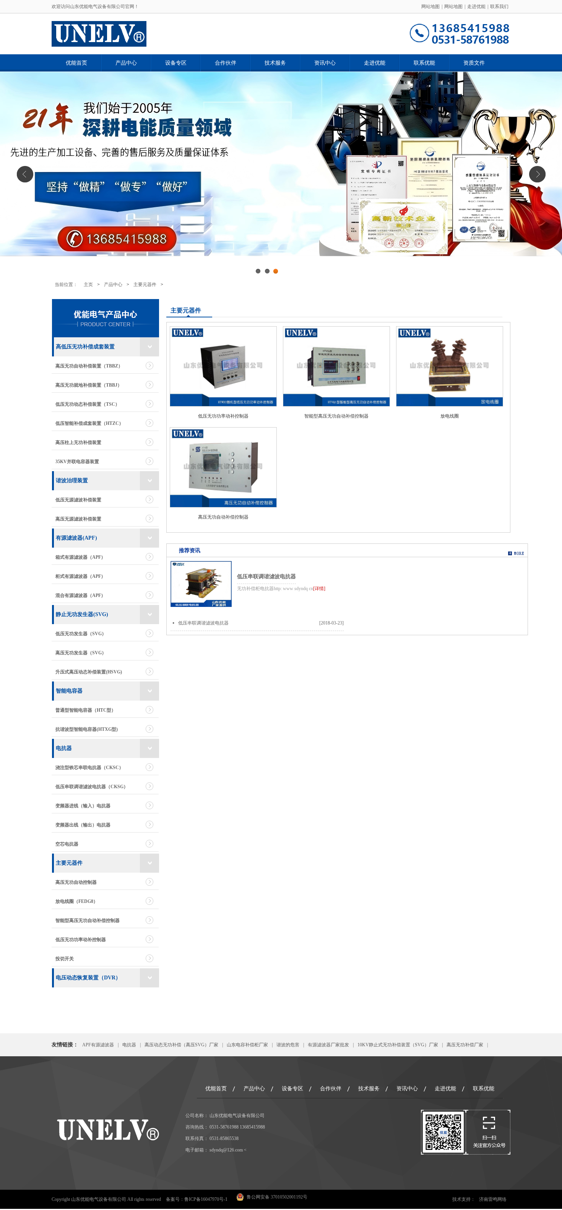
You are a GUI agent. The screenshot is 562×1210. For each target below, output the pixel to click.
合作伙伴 (225, 63)
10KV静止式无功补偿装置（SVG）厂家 (397, 1044)
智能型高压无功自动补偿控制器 (87, 920)
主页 (88, 284)
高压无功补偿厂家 (465, 1044)
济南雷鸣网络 (493, 1199)
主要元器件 (144, 284)
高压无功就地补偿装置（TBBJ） (88, 385)
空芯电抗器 (66, 844)
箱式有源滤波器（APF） (80, 557)
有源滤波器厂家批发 (328, 1044)
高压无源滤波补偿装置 (78, 519)
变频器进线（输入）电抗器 (82, 805)
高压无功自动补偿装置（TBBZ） (89, 366)
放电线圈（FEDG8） (76, 901)
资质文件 (474, 63)
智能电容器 (69, 691)
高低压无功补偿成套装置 (85, 347)
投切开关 (64, 958)
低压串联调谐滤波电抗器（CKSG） (91, 786)
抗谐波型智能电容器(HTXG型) (86, 729)
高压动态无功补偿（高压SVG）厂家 (181, 1044)
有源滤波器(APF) (76, 538)
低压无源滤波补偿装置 (78, 500)
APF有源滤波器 (98, 1044)
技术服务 (275, 63)
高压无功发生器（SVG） (80, 652)
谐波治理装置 (72, 480)
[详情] (319, 588)
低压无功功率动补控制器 (80, 939)
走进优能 (476, 6)
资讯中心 (325, 63)
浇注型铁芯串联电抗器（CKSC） (89, 767)
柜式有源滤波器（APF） (80, 576)
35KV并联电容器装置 (77, 461)
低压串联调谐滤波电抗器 (266, 576)
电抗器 (64, 748)
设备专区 (176, 63)
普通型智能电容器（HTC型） (85, 710)
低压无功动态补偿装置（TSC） (87, 404)
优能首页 (76, 63)
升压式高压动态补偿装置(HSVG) (88, 672)
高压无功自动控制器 (76, 882)
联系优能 (424, 63)
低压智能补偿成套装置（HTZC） (89, 423)
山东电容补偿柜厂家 (247, 1044)
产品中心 (126, 63)
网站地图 (430, 6)
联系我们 (499, 6)
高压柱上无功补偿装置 (78, 442)
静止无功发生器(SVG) (82, 614)
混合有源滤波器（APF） (80, 595)
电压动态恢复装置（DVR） (88, 978)
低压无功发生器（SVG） (80, 633)
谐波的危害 (287, 1044)
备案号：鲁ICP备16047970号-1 (196, 1199)
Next (537, 174)
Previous (24, 174)
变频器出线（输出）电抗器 (82, 825)
